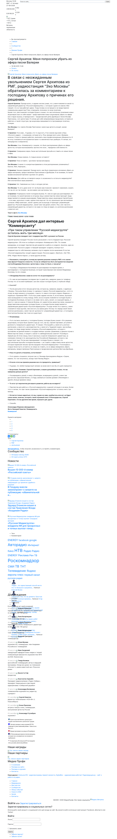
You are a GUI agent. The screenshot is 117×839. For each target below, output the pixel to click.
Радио (28, 551)
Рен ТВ (33, 555)
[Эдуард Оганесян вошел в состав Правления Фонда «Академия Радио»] (24, 501)
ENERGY (13, 540)
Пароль (10, 824)
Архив (90, 35)
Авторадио (18, 545)
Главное (25, 35)
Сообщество (57, 35)
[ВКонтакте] (9, 436)
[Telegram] (14, 436)
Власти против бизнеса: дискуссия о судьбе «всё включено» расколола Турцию (21, 720)
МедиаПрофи (14, 35)
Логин (10, 819)
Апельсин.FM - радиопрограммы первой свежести (36, 775)
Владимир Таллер (30, 612)
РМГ (12, 443)
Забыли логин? (16, 836)
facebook (24, 540)
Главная (14, 41)
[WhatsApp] (11, 436)
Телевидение (17, 570)
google (33, 540)
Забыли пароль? (17, 834)
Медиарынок (33, 35)
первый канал (32, 574)
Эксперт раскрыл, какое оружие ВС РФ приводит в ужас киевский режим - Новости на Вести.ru (22, 726)
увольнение (15, 445)
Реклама (23, 555)
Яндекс (31, 570)
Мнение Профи (16, 50)
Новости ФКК (82, 35)
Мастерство (45, 35)
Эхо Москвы (22, 213)
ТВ (17, 566)
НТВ (19, 550)
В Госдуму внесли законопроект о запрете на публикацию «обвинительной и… (23, 491)
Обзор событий (70, 35)
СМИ (11, 566)
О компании (15, 765)
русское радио (15, 578)
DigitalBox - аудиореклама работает (69, 775)
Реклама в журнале (18, 769)
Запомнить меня (15, 828)
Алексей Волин (16, 590)
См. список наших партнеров (18, 759)
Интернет (33, 545)
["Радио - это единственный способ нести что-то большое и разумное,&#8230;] (13, 582)
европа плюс (16, 574)
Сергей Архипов (17, 441)
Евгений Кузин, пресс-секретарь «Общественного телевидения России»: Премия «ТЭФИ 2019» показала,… (25, 632)
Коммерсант (12, 411)
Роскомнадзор (23, 560)
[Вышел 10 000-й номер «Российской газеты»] (24, 466)
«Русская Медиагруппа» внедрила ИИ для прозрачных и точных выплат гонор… (24, 526)
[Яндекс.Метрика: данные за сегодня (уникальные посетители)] (97, 799)
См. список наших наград (19, 750)
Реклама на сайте (17, 767)
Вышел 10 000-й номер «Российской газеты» (20, 471)
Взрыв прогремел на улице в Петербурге (22, 731)
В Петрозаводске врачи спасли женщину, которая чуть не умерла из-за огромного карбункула (21, 736)
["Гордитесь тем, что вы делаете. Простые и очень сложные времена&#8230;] (13, 593)
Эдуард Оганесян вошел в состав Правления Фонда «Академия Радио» (22, 508)
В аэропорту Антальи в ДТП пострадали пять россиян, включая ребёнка (21, 742)
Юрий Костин (23, 623)
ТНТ (23, 566)
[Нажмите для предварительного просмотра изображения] (33, 74)
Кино (11, 550)
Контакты (98, 35)
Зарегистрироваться (30, 803)
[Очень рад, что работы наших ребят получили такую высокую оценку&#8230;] (13, 615)
